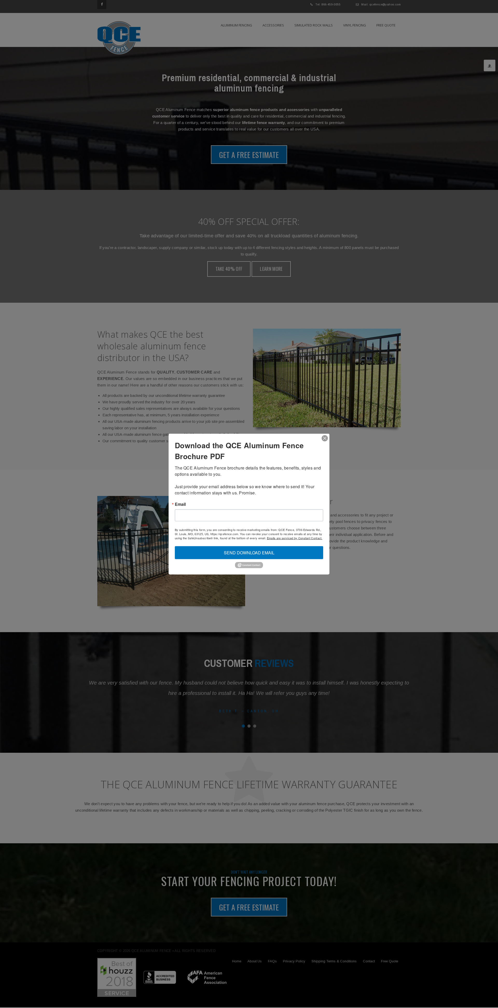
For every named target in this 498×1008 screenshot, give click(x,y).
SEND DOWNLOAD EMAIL (249, 553)
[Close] (325, 438)
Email (180, 504)
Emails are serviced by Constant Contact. (294, 538)
